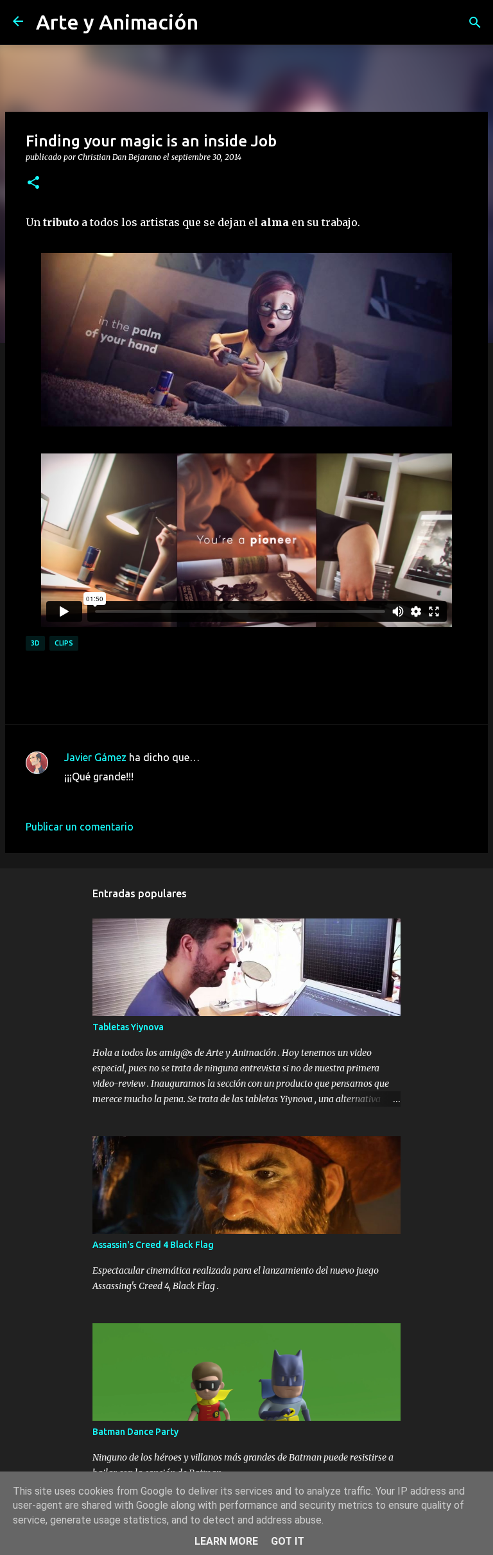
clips (64, 643)
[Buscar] (475, 22)
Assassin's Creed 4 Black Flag (153, 1245)
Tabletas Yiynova (128, 1027)
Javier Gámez (95, 757)
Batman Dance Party (135, 1432)
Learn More (226, 1541)
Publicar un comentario (80, 826)
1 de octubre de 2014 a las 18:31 (139, 796)
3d (35, 643)
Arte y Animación (117, 21)
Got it (287, 1541)
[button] (33, 183)
